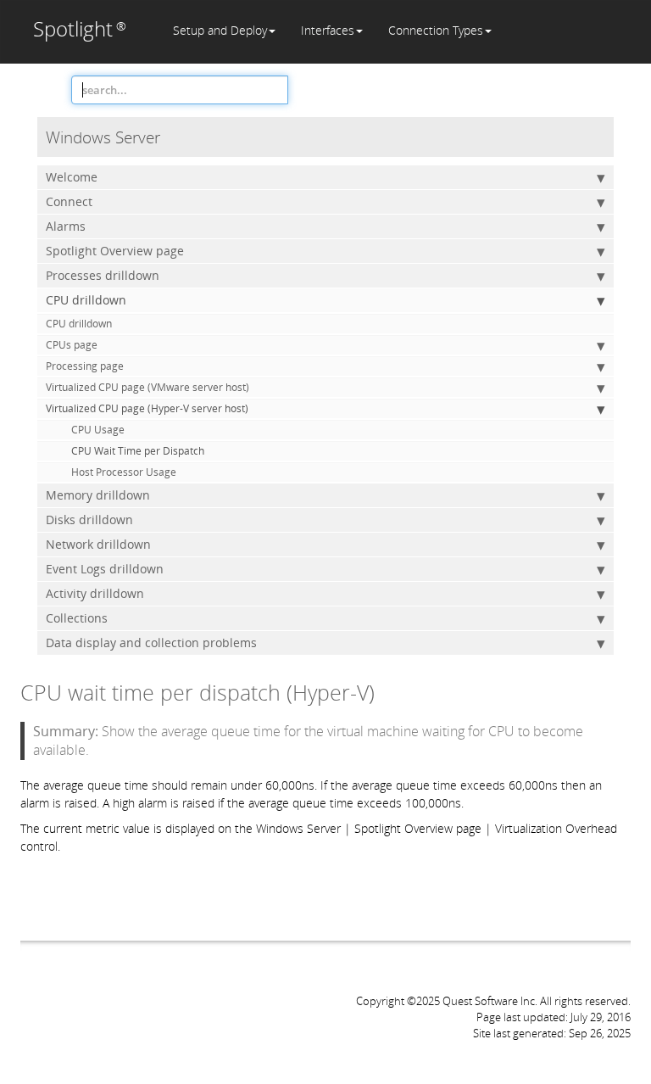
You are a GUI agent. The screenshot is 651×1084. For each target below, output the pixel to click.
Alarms (66, 226)
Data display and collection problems (151, 642)
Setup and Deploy (220, 30)
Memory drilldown (98, 495)
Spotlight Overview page (115, 251)
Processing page (85, 366)
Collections (77, 618)
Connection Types (435, 30)
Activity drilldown (95, 593)
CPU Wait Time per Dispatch (137, 451)
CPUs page (71, 345)
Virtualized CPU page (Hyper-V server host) (147, 408)
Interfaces (327, 30)
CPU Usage (98, 429)
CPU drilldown (86, 300)
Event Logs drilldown (105, 569)
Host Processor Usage (123, 472)
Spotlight (79, 28)
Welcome (71, 177)
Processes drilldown (102, 275)
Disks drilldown (89, 519)
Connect (69, 201)
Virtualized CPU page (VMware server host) (147, 387)
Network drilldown (98, 544)
